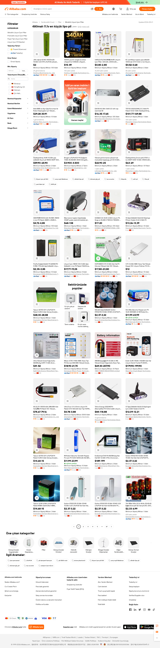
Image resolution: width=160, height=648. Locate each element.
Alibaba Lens (17, 627)
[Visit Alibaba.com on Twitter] (139, 609)
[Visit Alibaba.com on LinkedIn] (135, 609)
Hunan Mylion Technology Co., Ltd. (45, 228)
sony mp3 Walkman (61, 179)
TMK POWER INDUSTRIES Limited (107, 371)
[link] (157, 626)
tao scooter (110, 179)
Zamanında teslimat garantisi (46, 591)
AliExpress (46, 637)
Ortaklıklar (132, 600)
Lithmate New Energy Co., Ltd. (106, 171)
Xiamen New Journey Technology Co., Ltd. (46, 122)
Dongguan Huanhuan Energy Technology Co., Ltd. (108, 274)
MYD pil (53, 184)
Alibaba (35, 22)
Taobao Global (90, 637)
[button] (92, 8)
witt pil (135, 179)
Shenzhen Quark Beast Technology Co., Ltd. (139, 371)
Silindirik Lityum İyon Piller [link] (74, 22)
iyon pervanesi (14, 560)
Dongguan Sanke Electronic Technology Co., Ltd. (139, 228)
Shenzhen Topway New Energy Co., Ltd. (139, 274)
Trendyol (105, 637)
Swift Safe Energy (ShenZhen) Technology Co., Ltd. (46, 371)
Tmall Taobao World (68, 637)
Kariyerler (8, 595)
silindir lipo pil (79, 179)
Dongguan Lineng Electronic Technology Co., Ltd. (108, 73)
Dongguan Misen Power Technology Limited (77, 371)
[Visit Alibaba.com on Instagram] (144, 609)
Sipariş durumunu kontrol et (139, 591)
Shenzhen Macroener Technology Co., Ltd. (77, 228)
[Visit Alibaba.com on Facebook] (130, 609)
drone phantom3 (79, 560)
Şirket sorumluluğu (11, 591)
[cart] (121, 9)
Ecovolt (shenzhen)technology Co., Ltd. (108, 320)
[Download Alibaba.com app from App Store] (130, 627)
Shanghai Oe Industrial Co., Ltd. (75, 168)
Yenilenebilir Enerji (47, 22)
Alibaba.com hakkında (13, 577)
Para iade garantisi (42, 586)
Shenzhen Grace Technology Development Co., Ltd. (139, 122)
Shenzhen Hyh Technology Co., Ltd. (46, 417)
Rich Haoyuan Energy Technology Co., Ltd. (139, 322)
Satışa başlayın (134, 586)
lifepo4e (123, 179)
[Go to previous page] (74, 526)
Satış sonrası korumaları (44, 595)
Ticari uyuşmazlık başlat (106, 591)
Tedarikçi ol (133, 582)
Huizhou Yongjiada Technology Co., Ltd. (77, 73)
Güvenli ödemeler (42, 582)
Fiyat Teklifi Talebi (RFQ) (75, 589)
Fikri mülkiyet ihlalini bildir (107, 600)
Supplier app (68, 627)
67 (106, 526)
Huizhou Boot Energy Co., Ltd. (44, 73)
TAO (98, 637)
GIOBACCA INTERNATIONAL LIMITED (108, 228)
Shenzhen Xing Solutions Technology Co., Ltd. (108, 119)
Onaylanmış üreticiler (74, 585)
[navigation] (18, 275)
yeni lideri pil (40, 184)
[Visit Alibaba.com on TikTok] (153, 609)
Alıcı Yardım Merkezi (105, 582)
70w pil (146, 179)
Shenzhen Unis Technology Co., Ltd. (46, 168)
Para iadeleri (102, 595)
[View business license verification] (101, 644)
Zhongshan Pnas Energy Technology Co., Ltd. (139, 73)
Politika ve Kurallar (42, 604)
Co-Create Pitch (11, 586)
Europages (114, 637)
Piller (59, 22)
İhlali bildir (101, 604)
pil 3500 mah (63, 560)
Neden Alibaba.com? (12, 582)
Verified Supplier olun (136, 595)
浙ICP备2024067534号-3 (140, 644)
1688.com (56, 637)
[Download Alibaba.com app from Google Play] (147, 627)
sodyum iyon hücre (47, 566)
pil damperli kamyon (45, 560)
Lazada (80, 637)
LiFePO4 (29, 560)
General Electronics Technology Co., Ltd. (139, 517)
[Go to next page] (111, 526)
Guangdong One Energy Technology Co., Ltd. (77, 274)
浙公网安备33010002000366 (118, 644)
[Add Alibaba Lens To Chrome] (36, 627)
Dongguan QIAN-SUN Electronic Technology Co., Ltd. (46, 274)
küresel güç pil (95, 179)
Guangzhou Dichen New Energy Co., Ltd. (46, 320)
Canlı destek (102, 586)
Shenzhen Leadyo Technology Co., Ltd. (139, 171)
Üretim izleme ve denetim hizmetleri (49, 600)
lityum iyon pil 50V (42, 179)
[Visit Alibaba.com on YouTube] (149, 609)
